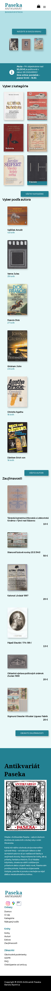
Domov (8, 911)
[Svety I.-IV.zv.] (26, 45)
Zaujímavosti (10, 943)
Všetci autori (36, 473)
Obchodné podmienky (15, 954)
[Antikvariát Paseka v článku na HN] (19, 904)
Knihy (7, 933)
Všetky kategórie (35, 194)
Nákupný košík (11, 921)
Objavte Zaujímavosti (32, 733)
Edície (7, 939)
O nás (7, 915)
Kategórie (9, 918)
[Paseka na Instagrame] (7, 904)
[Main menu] (44, 5)
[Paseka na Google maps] (13, 904)
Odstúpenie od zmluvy (15, 964)
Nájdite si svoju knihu (29, 31)
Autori (7, 936)
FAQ (6, 961)
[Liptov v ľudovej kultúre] (13, 44)
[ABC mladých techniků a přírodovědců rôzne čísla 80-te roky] (38, 44)
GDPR (7, 958)
